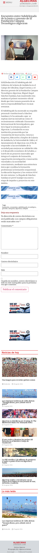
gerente (5, 208)
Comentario (7, 226)
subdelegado (22, 207)
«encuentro (14, 207)
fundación (5, 207)
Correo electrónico (9, 261)
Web (3, 270)
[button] (11, 77)
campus (25, 208)
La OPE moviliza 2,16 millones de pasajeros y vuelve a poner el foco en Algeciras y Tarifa (19, 461)
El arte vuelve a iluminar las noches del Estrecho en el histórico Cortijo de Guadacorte (17, 441)
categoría (11, 208)
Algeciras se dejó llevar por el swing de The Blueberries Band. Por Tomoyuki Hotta (19, 422)
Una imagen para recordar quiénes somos (18, 380)
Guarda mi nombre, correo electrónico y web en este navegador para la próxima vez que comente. (19, 282)
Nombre (4, 253)
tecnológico (32, 207)
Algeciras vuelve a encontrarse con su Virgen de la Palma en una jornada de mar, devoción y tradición (19, 481)
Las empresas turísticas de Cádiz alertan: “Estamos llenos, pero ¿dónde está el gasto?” (18, 402)
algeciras (18, 208)
